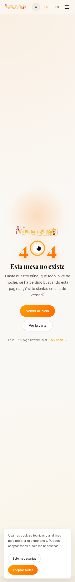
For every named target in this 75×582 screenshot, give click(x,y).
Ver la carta (37, 325)
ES (46, 7)
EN (57, 7)
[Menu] (67, 7)
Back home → (58, 340)
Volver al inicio (37, 311)
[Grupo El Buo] (15, 7)
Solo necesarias (24, 558)
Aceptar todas (22, 570)
